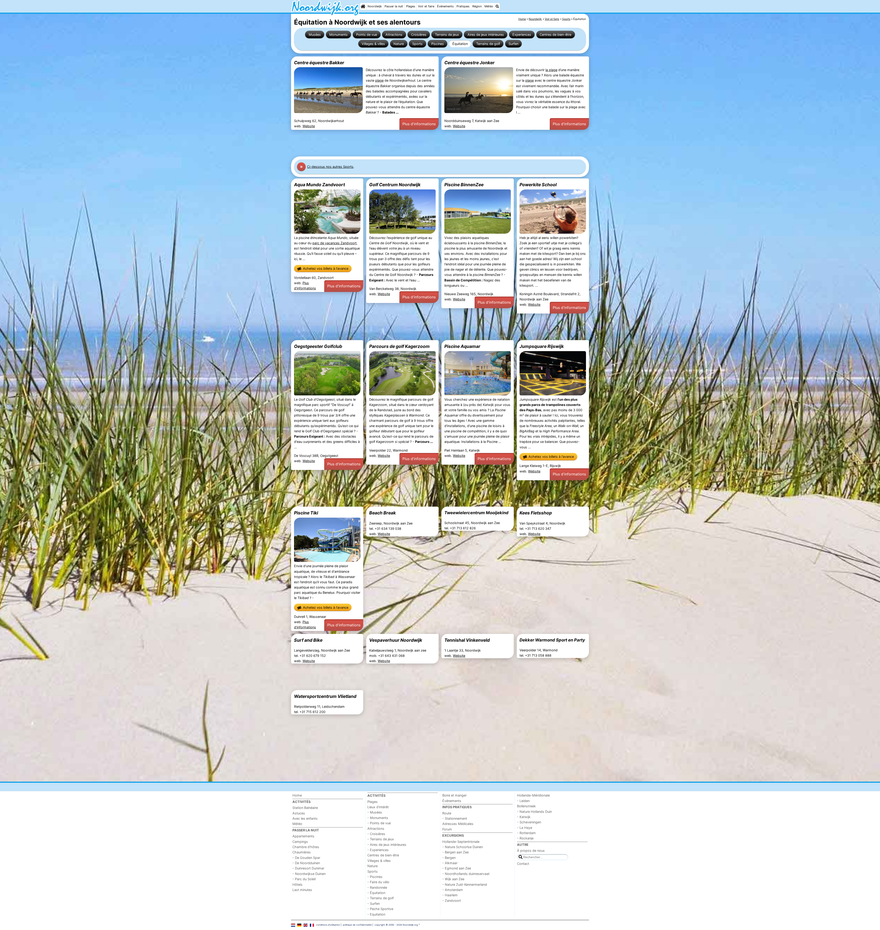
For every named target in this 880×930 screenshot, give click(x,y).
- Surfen (373, 903)
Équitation (460, 44)
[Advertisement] (428, 143)
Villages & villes (373, 44)
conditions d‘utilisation (328, 924)
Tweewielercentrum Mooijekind (476, 512)
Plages (410, 6)
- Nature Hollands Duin (534, 811)
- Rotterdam (526, 833)
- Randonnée (377, 887)
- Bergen (449, 858)
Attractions (393, 34)
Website (308, 126)
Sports (417, 44)
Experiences (521, 34)
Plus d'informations (419, 124)
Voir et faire (426, 6)
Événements (445, 6)
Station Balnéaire (305, 808)
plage (379, 80)
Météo (488, 6)
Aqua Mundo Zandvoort (319, 184)
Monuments (338, 34)
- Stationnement (454, 818)
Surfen (513, 44)
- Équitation (376, 893)
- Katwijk (524, 817)
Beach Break (382, 513)
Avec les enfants (305, 818)
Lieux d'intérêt (378, 807)
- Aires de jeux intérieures (386, 845)
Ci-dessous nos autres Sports (330, 167)
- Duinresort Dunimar (308, 868)
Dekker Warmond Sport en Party (552, 639)
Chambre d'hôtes (305, 847)
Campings (300, 842)
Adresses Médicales (457, 824)
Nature (398, 44)
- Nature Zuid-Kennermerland (464, 884)
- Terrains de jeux (380, 839)
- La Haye (524, 828)
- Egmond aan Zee (456, 868)
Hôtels (297, 884)
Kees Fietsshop (536, 513)
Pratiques (463, 6)
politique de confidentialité (357, 924)
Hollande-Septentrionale (460, 842)
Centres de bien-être (555, 34)
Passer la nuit (394, 6)
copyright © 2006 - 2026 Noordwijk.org (396, 924)
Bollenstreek (526, 806)
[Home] (363, 6)
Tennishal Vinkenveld (467, 640)
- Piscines (374, 877)
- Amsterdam (452, 890)
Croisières (418, 34)
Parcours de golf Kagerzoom (399, 346)
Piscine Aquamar (462, 346)
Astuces (298, 813)
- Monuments (377, 818)
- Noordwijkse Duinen (309, 874)
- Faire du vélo (378, 882)
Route (446, 813)
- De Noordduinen (306, 863)
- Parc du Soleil (304, 879)
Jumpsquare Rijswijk (542, 346)
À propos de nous (531, 850)
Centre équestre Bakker (319, 62)
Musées (315, 34)
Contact (523, 864)
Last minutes (302, 890)
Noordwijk (375, 6)
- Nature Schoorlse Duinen (462, 847)
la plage (551, 70)
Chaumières (301, 852)
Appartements (303, 836)
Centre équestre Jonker (469, 62)
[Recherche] (497, 6)
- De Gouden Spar (306, 858)
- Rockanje (525, 838)
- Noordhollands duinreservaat (466, 874)
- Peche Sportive (380, 909)
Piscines (437, 44)
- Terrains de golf (380, 898)
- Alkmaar (449, 863)
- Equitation (376, 914)
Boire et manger (454, 795)
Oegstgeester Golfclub (318, 346)
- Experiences (378, 850)
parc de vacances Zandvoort (334, 243)
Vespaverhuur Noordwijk (395, 640)
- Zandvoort (451, 900)
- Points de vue (379, 823)
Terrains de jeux (447, 34)
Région (477, 6)
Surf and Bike (308, 640)
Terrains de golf (488, 44)
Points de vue (366, 34)
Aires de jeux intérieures (486, 34)
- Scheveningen (529, 822)
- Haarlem (450, 895)
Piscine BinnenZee (464, 184)
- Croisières (376, 834)
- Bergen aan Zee (455, 852)
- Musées (374, 812)
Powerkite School (538, 184)
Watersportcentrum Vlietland (325, 696)
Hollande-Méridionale (533, 795)
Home (297, 795)
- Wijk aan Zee (453, 879)
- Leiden (523, 801)
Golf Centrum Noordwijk (395, 184)
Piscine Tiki (306, 513)
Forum (447, 829)
